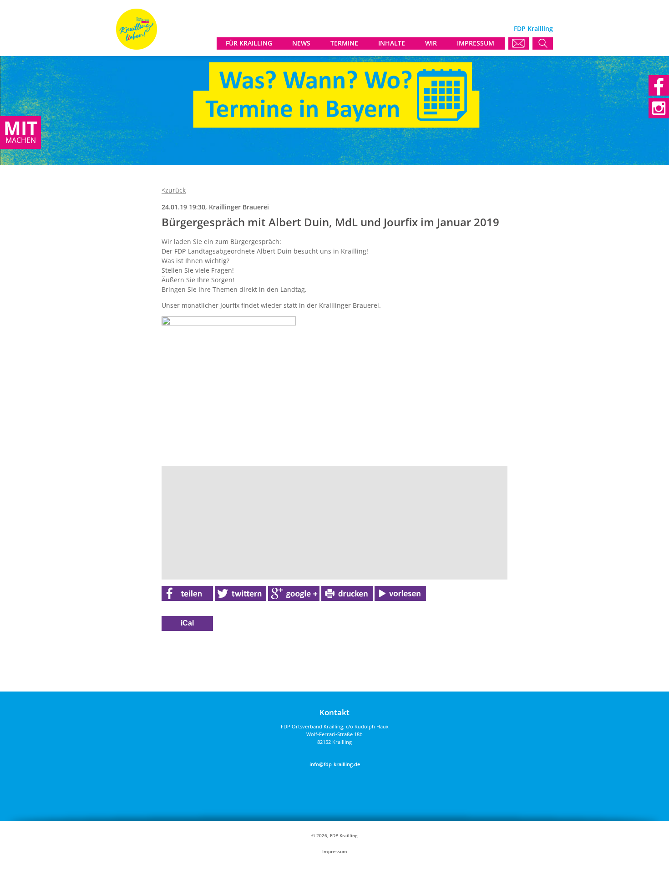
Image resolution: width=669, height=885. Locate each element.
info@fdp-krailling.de (334, 764)
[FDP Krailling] (136, 47)
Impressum (334, 851)
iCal (187, 623)
